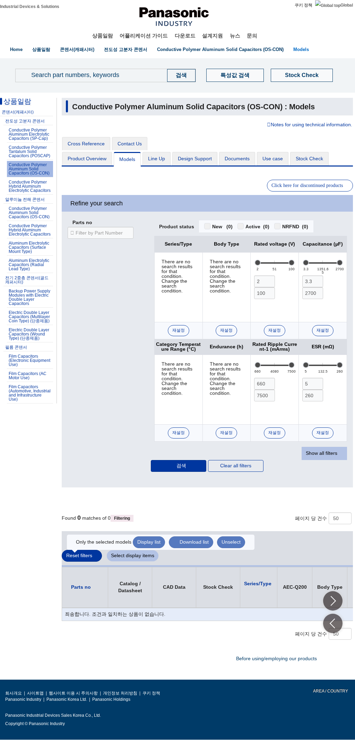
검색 (181, 465)
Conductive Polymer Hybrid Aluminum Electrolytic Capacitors (30, 186)
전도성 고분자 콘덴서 (125, 49)
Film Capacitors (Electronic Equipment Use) (29, 360)
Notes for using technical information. (311, 124)
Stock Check (302, 75)
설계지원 (212, 36)
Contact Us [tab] (130, 143)
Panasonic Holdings (111, 699)
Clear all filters (235, 465)
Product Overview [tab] (87, 158)
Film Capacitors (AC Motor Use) (27, 375)
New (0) (222, 226)
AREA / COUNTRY (330, 691)
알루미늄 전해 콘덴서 (25, 199)
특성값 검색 (235, 75)
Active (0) (257, 226)
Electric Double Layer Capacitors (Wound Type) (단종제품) (29, 334)
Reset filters (79, 555)
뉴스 (235, 36)
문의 (252, 36)
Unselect (231, 542)
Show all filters (321, 453)
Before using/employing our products (276, 658)
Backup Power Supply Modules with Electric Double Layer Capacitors (29, 297)
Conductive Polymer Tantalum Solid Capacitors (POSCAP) (29, 151)
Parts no (82, 222)
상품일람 (102, 36)
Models (301, 49)
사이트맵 (35, 693)
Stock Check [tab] (309, 158)
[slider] (257, 263)
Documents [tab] (237, 158)
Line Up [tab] (156, 158)
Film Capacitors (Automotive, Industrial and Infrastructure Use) (30, 393)
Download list (194, 542)
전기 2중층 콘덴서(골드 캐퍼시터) (27, 279)
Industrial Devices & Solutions (29, 6)
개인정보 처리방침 (120, 693)
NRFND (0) (295, 226)
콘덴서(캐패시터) (77, 49)
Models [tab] (127, 159)
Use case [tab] (272, 158)
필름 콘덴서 (16, 347)
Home (16, 49)
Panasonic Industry (23, 699)
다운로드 (185, 36)
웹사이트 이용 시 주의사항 (73, 693)
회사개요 (13, 693)
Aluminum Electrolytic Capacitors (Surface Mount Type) (29, 247)
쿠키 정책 (303, 5)
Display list (149, 542)
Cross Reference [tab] (86, 143)
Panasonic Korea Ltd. (66, 699)
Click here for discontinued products (307, 185)
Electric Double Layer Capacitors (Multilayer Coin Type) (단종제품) (29, 316)
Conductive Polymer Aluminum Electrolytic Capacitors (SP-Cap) (29, 134)
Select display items (132, 555)
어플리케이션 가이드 (144, 36)
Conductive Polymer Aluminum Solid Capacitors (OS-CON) (220, 49)
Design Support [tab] (195, 158)
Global (346, 5)
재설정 (178, 330)
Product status (176, 226)
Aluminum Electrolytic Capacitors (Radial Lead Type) (29, 264)
